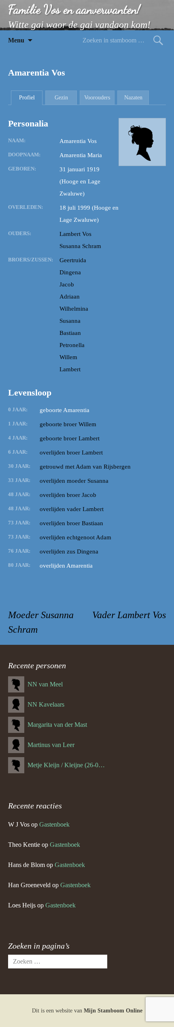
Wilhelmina (73, 308)
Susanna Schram (80, 246)
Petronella (72, 345)
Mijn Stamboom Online (113, 1011)
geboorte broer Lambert (70, 438)
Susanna (70, 321)
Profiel (27, 98)
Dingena (70, 272)
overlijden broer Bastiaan (71, 523)
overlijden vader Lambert (72, 509)
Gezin (61, 98)
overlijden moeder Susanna (74, 481)
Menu (16, 40)
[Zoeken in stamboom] (158, 40)
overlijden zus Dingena (69, 551)
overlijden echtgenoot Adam (75, 537)
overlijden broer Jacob (68, 495)
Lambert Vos (75, 234)
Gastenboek (54, 824)
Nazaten (133, 98)
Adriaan (69, 296)
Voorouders (97, 98)
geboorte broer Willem (68, 424)
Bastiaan (70, 333)
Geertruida (72, 260)
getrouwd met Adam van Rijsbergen (85, 466)
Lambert (70, 369)
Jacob (66, 284)
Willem (68, 357)
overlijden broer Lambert (71, 452)
